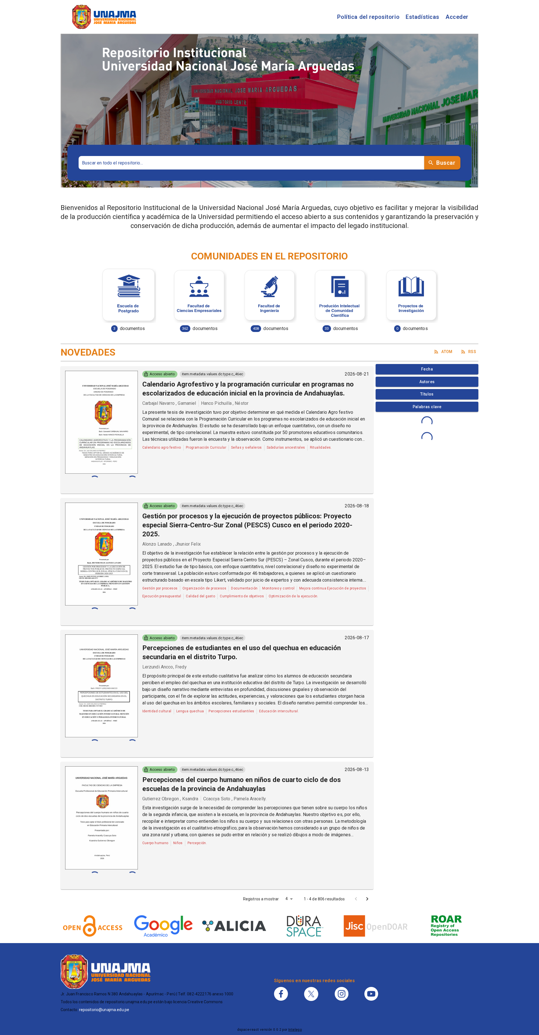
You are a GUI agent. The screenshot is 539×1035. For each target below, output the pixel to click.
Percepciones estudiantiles (231, 711)
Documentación (244, 588)
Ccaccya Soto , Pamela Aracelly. (235, 798)
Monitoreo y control (278, 588)
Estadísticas (422, 16)
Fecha (427, 369)
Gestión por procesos (160, 588)
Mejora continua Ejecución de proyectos (332, 588)
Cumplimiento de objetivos (242, 596)
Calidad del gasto (200, 596)
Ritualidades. (321, 447)
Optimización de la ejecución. (293, 596)
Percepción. (197, 843)
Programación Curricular (206, 447)
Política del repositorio (368, 16)
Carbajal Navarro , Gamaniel (169, 403)
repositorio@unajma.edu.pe (104, 1009)
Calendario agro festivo (161, 447)
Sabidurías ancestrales (286, 447)
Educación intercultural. (279, 711)
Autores (427, 381)
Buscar (445, 162)
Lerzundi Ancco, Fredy (164, 667)
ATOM (447, 351)
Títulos (427, 394)
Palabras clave (427, 406)
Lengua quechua (190, 711)
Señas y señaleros (246, 447)
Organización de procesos (204, 588)
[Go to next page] (367, 899)
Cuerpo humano (155, 843)
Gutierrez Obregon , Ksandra (170, 798)
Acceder (457, 16)
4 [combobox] (287, 898)
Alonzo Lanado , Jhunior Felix (171, 544)
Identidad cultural (157, 711)
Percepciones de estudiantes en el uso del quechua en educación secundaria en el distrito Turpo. (241, 652)
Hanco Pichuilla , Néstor (225, 403)
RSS (472, 351)
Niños (178, 843)
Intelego (295, 1030)
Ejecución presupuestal (161, 596)
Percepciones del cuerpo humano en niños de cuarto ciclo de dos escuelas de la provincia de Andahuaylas (241, 784)
